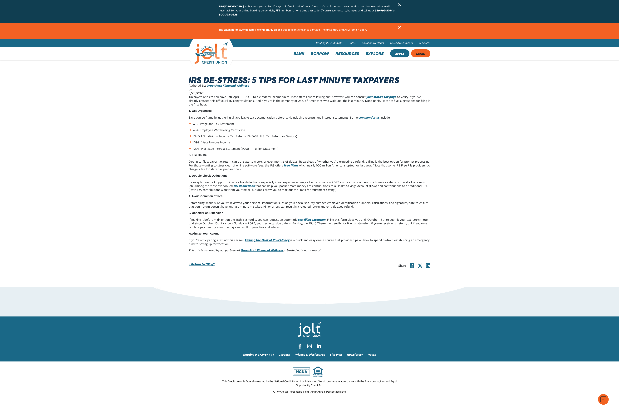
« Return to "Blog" (202, 264)
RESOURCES (347, 53)
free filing (291, 165)
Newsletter (355, 354)
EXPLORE (375, 53)
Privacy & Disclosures (310, 354)
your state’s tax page (381, 97)
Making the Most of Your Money (267, 240)
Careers (284, 354)
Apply (400, 53)
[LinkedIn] (319, 346)
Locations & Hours (373, 42)
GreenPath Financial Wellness (228, 85)
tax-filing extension (312, 219)
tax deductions (244, 186)
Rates (352, 42)
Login (420, 53)
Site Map (336, 354)
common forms (369, 117)
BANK (299, 53)
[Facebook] (300, 346)
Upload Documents (401, 42)
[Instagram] (309, 346)
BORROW (320, 53)
